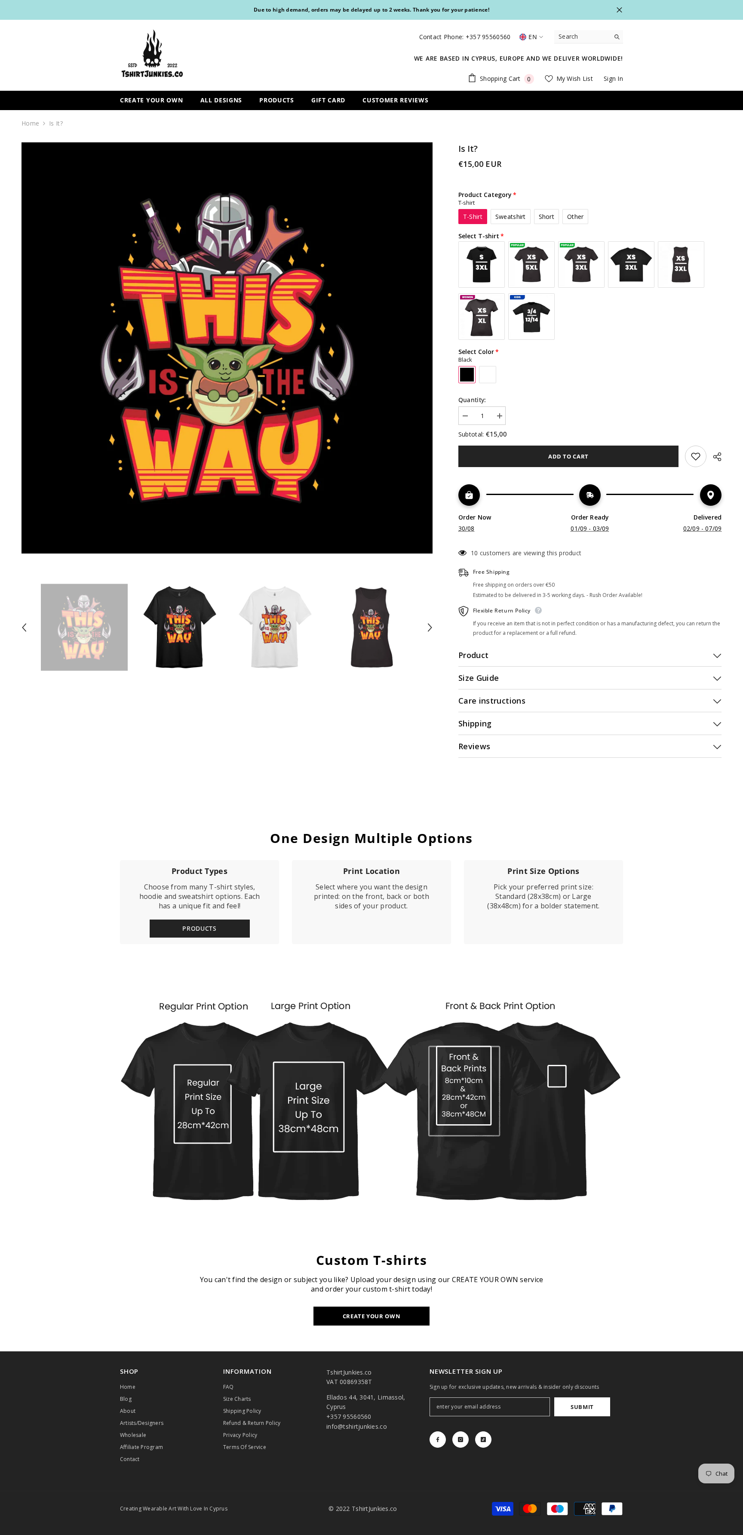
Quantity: (472, 400)
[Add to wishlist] (695, 456)
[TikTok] (483, 1439)
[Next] (430, 627)
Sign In (613, 78)
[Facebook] (438, 1439)
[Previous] (24, 627)
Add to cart (568, 456)
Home (30, 123)
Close (619, 10)
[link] (371, 902)
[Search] (588, 36)
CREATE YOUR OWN (372, 1316)
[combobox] (582, 36)
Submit (582, 1407)
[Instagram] (460, 1439)
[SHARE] (714, 456)
